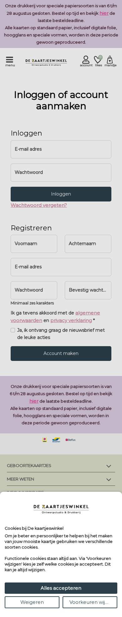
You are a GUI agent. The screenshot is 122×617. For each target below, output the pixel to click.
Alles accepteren (61, 588)
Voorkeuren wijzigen (93, 602)
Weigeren (32, 602)
